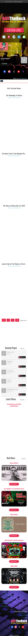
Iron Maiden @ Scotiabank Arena (14, 488)
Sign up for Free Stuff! (7, 600)
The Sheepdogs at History (14, 95)
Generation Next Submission (8, 597)
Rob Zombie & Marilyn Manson (14, 540)
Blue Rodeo (14, 514)
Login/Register (5, 603)
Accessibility (24, 617)
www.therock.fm (23, 613)
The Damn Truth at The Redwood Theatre (14, 153)
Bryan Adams (14, 463)
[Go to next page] (12, 320)
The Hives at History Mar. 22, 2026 (14, 205)
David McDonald (22, 78)
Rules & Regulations (6, 594)
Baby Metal (14, 566)
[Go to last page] (17, 320)
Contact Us (4, 606)
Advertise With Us (23, 615)
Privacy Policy (5, 592)
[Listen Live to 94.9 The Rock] (14, 30)
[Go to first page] (4, 320)
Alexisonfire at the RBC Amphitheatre (14, 405)
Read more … (14, 484)
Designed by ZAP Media (14, 635)
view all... (22, 348)
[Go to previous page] (8, 320)
